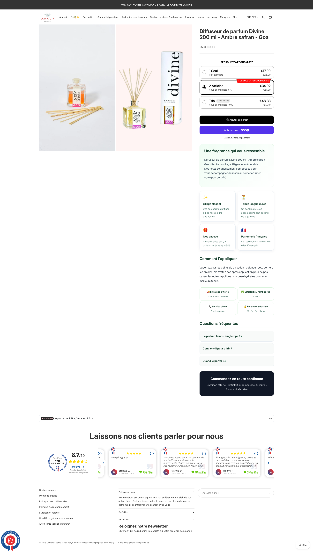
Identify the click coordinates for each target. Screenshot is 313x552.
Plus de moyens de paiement (237, 138)
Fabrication (124, 519)
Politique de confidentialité (53, 501)
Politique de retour (127, 492)
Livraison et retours (49, 512)
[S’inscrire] (269, 493)
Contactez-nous (47, 490)
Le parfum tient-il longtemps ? (221, 336)
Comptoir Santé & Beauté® (59, 542)
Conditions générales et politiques (133, 542)
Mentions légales (48, 495)
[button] (237, 72)
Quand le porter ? (213, 361)
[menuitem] (235, 17)
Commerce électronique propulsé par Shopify (93, 542)
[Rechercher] (263, 17)
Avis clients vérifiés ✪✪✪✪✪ (54, 523)
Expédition (123, 512)
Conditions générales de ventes (56, 518)
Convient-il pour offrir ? (217, 348)
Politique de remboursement (54, 506)
